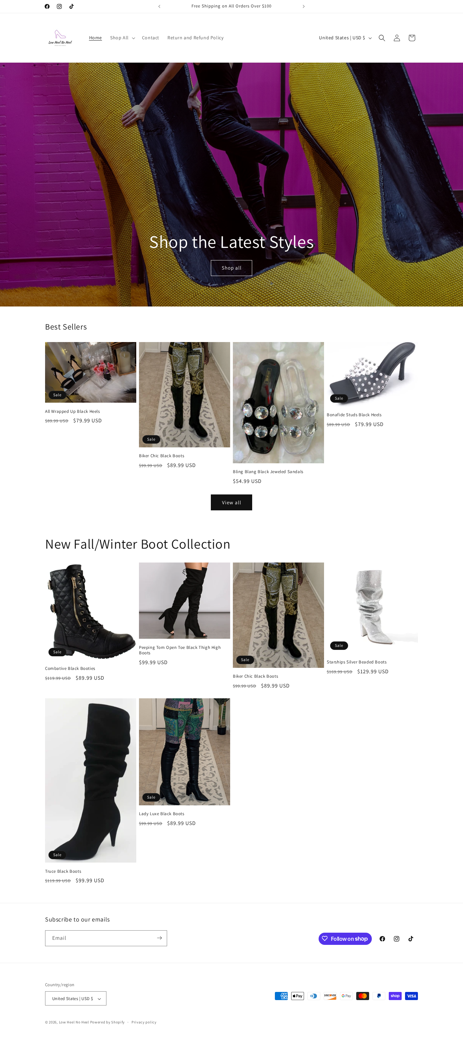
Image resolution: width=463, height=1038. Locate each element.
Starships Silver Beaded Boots (356, 662)
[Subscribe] (159, 938)
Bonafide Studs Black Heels (354, 415)
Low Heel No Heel (74, 1022)
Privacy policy (144, 1022)
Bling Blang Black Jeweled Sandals (268, 471)
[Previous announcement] (159, 6)
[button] (122, 37)
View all (231, 502)
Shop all (231, 268)
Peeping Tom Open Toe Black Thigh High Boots (180, 650)
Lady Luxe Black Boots (161, 814)
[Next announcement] (303, 6)
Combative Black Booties (70, 668)
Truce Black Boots (63, 871)
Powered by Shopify (107, 1022)
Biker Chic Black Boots (161, 456)
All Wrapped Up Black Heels (72, 411)
